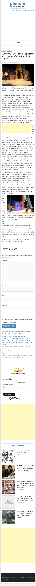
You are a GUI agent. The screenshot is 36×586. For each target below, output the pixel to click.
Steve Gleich (20, 342)
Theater (9, 50)
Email (4, 295)
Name (4, 286)
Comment (4, 260)
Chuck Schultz (21, 454)
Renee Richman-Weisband (14, 340)
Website (4, 305)
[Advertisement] (18, 27)
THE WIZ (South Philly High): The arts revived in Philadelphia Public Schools (25, 498)
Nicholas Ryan (21, 502)
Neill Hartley (22, 338)
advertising (25, 10)
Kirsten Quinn (14, 338)
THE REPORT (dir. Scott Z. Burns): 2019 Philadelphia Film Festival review (25, 468)
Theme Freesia (17, 577)
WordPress (24, 577)
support (32, 10)
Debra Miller (5, 62)
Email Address (8, 385)
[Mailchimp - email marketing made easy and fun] (14, 399)
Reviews (4, 50)
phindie (4, 577)
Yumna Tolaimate (22, 472)
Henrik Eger (21, 489)
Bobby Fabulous (18, 336)
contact (18, 10)
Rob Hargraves (11, 342)
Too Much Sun (28, 342)
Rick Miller (25, 340)
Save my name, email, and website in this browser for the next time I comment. (17, 321)
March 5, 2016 (15, 62)
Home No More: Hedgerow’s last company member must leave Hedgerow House (25, 513)
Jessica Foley (21, 517)
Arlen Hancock (8, 336)
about (13, 10)
